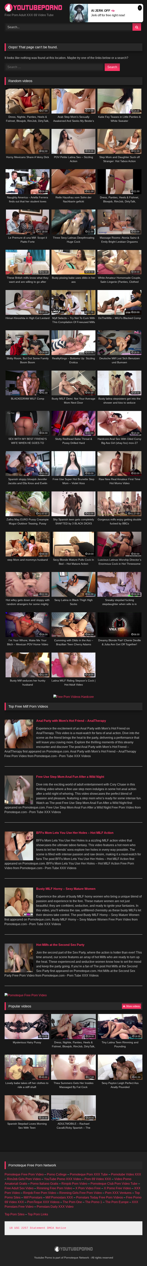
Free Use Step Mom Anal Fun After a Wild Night (70, 776)
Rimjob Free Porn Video (39, 1192)
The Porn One (72, 1202)
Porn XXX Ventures (118, 1192)
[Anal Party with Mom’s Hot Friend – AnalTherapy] (18, 747)
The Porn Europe (117, 1202)
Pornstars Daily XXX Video (55, 1206)
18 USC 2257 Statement (27, 1228)
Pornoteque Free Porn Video (24, 1174)
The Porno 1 (93, 1202)
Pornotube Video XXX (126, 1174)
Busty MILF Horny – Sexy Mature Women (66, 888)
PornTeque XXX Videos (43, 1202)
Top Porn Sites (14, 1214)
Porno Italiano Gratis (44, 1183)
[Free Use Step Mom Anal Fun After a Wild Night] (18, 803)
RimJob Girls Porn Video (24, 1179)
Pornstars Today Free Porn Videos (99, 1197)
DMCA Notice (56, 1228)
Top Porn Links (38, 1214)
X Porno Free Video (117, 1188)
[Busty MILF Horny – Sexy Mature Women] (18, 915)
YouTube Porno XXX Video (62, 1179)
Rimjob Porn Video (74, 1183)
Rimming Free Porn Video (54, 1188)
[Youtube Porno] (73, 1249)
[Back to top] (135, 1254)
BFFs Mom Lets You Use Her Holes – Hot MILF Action (75, 832)
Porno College (57, 1174)
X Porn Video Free (88, 1188)
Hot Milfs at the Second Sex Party (60, 944)
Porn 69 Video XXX (97, 1179)
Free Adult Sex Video (19, 1188)
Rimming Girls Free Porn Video (80, 1192)
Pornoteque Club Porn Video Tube (114, 1183)
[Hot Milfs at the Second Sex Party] (18, 971)
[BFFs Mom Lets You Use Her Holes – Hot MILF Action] (18, 859)
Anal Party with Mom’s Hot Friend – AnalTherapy (71, 720)
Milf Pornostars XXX (59, 1197)
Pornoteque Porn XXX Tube (89, 1174)
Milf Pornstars (33, 1197)
